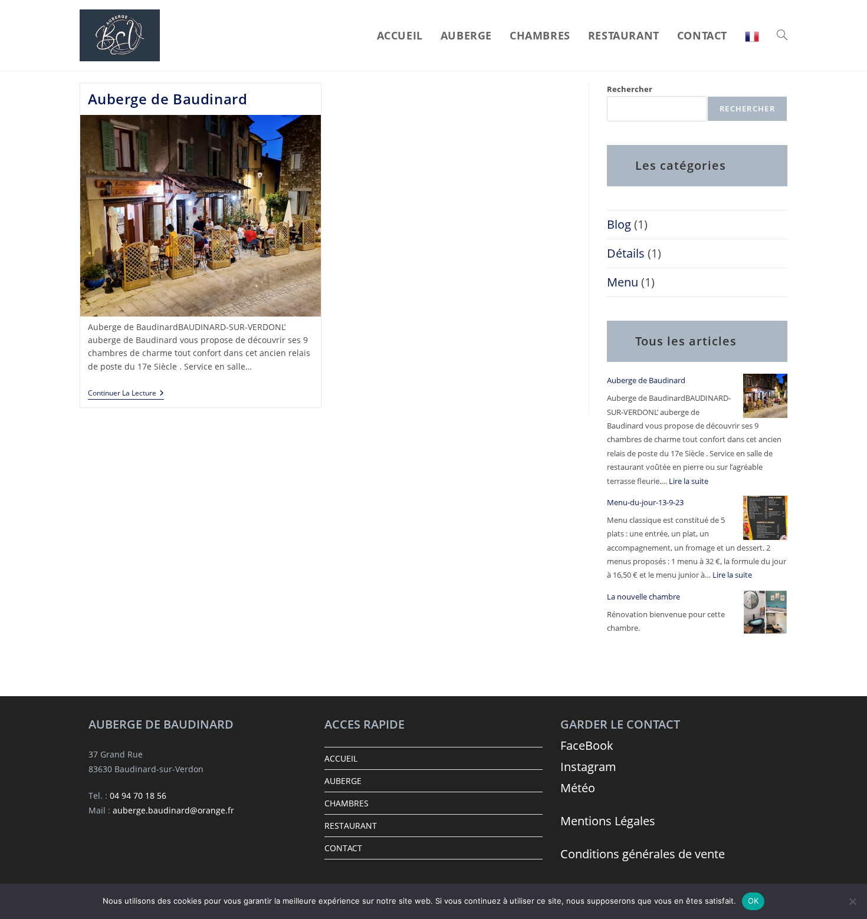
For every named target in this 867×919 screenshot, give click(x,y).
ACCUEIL (340, 758)
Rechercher (629, 89)
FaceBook (586, 745)
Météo (577, 788)
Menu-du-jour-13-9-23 (645, 502)
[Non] (852, 901)
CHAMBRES (346, 803)
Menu (622, 282)
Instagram (588, 767)
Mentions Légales (607, 821)
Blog (619, 224)
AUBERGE (343, 780)
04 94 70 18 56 (138, 795)
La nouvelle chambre (643, 596)
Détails (626, 253)
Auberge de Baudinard (168, 98)
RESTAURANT (350, 825)
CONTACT (343, 848)
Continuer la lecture (126, 394)
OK (753, 900)
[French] (752, 35)
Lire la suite (688, 481)
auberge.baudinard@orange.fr (173, 810)
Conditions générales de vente (642, 854)
